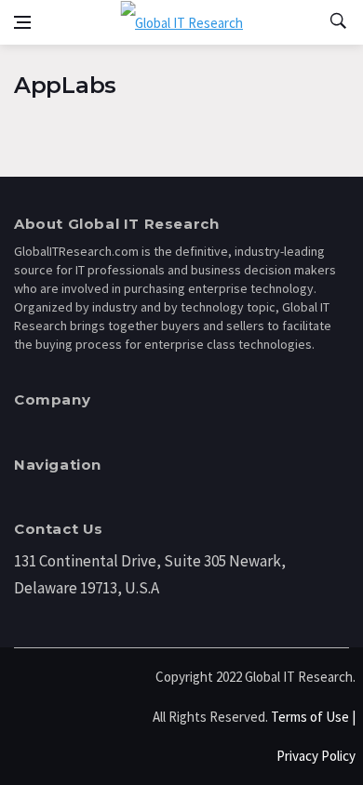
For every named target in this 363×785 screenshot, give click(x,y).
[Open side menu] (22, 22)
